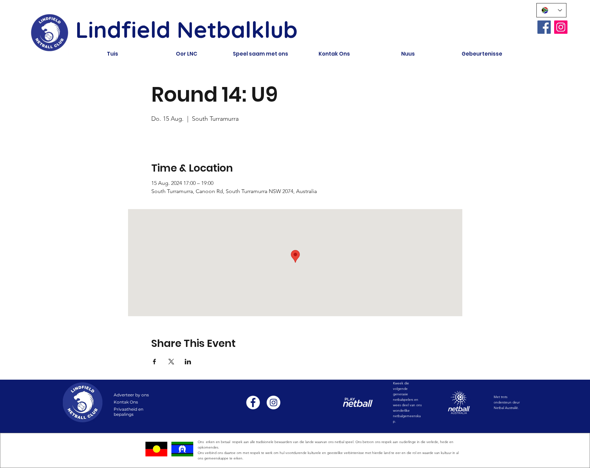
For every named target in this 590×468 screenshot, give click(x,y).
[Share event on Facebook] (154, 361)
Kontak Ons (126, 402)
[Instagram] (560, 27)
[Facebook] (544, 27)
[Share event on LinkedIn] (188, 361)
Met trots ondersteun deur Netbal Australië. (507, 402)
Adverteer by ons (131, 394)
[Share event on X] (171, 361)
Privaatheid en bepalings (128, 412)
